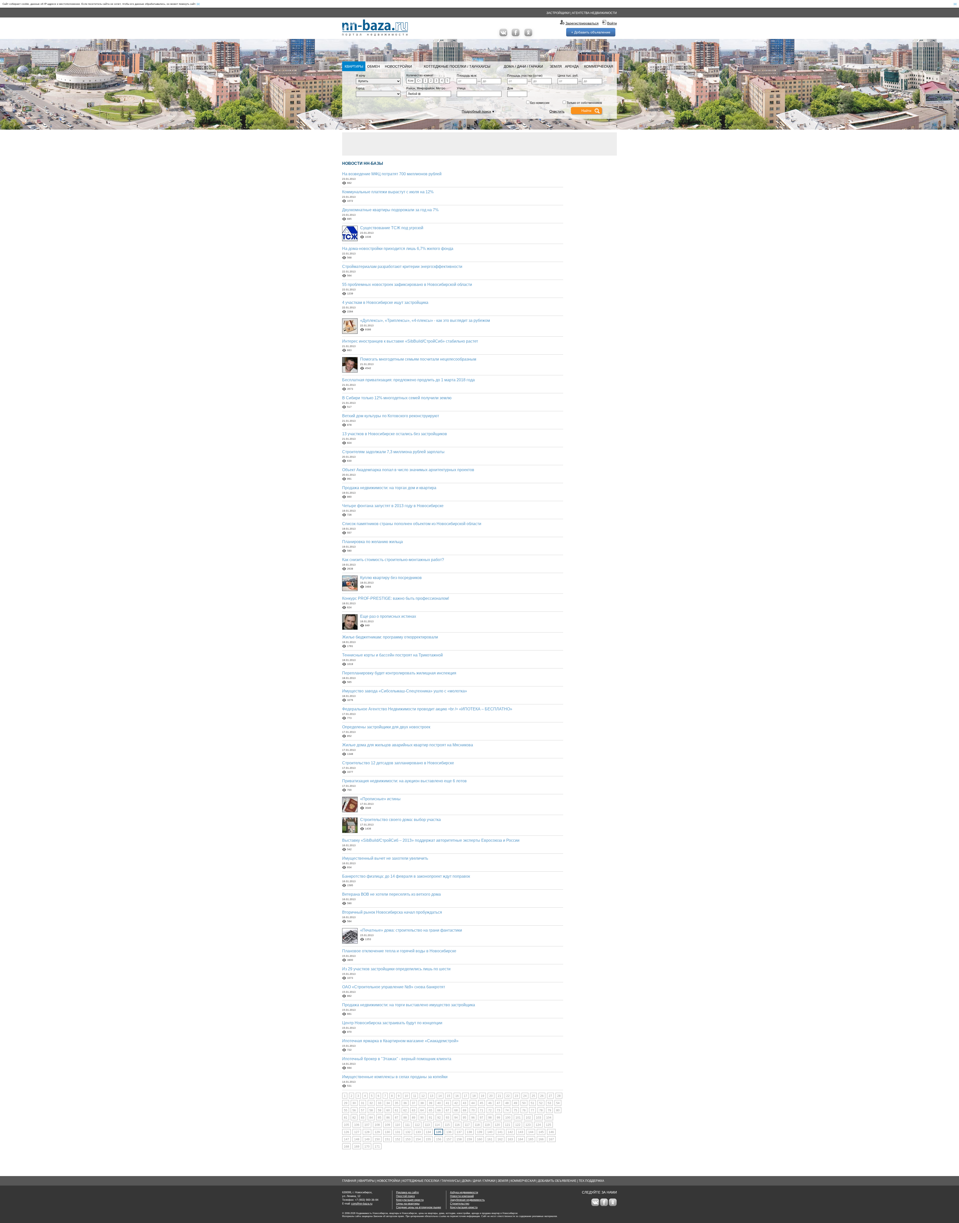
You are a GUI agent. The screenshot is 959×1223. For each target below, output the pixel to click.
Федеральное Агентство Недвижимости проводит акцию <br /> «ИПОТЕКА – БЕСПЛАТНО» (427, 709)
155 (428, 1139)
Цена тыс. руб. (568, 75)
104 (548, 1117)
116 (457, 1125)
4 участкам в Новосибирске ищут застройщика (385, 302)
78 (541, 1110)
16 (457, 1096)
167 (551, 1139)
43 (464, 1103)
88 (405, 1117)
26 (542, 1096)
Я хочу (360, 75)
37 (413, 1103)
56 (354, 1110)
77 (532, 1110)
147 (346, 1139)
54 (558, 1103)
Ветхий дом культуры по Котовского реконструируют (390, 416)
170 (367, 1146)
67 (447, 1110)
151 (387, 1139)
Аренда (572, 66)
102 (528, 1117)
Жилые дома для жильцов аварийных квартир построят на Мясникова (407, 745)
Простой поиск (405, 1196)
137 (459, 1132)
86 (388, 1117)
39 (430, 1103)
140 (489, 1132)
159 (469, 1139)
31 (362, 1103)
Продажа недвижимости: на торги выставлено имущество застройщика (408, 1005)
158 (459, 1139)
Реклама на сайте (407, 1192)
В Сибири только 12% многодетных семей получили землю (397, 398)
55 (345, 1110)
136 (449, 1132)
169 (356, 1146)
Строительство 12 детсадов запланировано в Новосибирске (398, 763)
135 (438, 1132)
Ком (410, 80)
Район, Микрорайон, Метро (425, 88)
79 (549, 1110)
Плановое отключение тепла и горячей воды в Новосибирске (399, 951)
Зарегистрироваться (582, 23)
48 (507, 1103)
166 (541, 1139)
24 (525, 1096)
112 (417, 1125)
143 (520, 1132)
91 (430, 1117)
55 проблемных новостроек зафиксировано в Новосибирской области (407, 284)
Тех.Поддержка (591, 1181)
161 (489, 1139)
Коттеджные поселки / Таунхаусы (457, 66)
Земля (556, 66)
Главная (349, 1181)
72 (490, 1110)
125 (548, 1125)
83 (362, 1117)
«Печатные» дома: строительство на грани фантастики (411, 930)
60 (388, 1110)
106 (356, 1125)
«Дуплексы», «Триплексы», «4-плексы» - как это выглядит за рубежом (425, 320)
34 (388, 1103)
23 (516, 1096)
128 (367, 1132)
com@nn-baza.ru (361, 1203)
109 (387, 1125)
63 (413, 1110)
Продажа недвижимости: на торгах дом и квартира (389, 488)
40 (439, 1103)
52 (541, 1103)
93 (447, 1117)
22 (508, 1096)
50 (524, 1103)
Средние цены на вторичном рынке (418, 1207)
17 (465, 1096)
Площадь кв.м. (467, 75)
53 (549, 1103)
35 (396, 1103)
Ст (419, 80)
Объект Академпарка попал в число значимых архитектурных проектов (408, 470)
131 (397, 1132)
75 (515, 1110)
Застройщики (558, 13)
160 (479, 1139)
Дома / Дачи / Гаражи (523, 66)
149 (367, 1139)
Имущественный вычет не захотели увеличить (385, 858)
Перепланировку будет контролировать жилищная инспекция (399, 673)
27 (550, 1096)
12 (423, 1096)
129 (377, 1132)
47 (498, 1103)
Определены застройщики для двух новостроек (386, 727)
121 (507, 1125)
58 (371, 1110)
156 (438, 1139)
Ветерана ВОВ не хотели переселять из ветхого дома (391, 894)
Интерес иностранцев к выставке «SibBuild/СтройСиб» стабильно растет (410, 341)
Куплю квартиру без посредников (391, 578)
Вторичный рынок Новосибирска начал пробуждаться (392, 912)
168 (346, 1146)
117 (467, 1125)
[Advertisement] (479, 143)
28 (559, 1096)
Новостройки (398, 66)
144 (530, 1132)
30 (354, 1103)
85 (379, 1117)
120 (497, 1125)
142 (510, 1132)
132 (408, 1132)
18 (474, 1096)
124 (538, 1125)
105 (346, 1125)
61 (396, 1110)
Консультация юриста (410, 1199)
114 (437, 1125)
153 (408, 1139)
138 (469, 1132)
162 (500, 1139)
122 (517, 1125)
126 (346, 1132)
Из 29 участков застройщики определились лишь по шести (396, 969)
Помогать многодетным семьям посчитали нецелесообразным (418, 359)
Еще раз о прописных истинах (388, 616)
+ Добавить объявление (590, 32)
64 (422, 1110)
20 (491, 1096)
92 (439, 1117)
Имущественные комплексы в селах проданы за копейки (395, 1077)
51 (532, 1103)
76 (524, 1110)
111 (407, 1125)
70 (473, 1110)
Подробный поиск (476, 111)
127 (356, 1132)
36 (405, 1103)
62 (405, 1110)
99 (498, 1117)
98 (490, 1117)
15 (448, 1096)
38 (422, 1103)
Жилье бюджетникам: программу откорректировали (390, 637)
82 (354, 1117)
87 (396, 1117)
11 (414, 1096)
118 (477, 1125)
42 (456, 1103)
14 (440, 1096)
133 (418, 1132)
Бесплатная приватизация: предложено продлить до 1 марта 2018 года (408, 380)
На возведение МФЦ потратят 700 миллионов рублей (392, 174)
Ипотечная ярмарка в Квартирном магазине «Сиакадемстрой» (400, 1041)
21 (499, 1096)
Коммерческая (598, 66)
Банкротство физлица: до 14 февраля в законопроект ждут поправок (406, 876)
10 (406, 1096)
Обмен (373, 66)
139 (479, 1132)
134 (428, 1132)
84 (371, 1117)
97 (481, 1117)
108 (377, 1125)
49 (515, 1103)
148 (356, 1139)
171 (377, 1146)
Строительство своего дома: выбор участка (400, 819)
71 (481, 1110)
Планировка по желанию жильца (372, 542)
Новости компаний (462, 1196)
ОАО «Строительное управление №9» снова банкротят (393, 987)
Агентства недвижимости (594, 13)
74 (507, 1110)
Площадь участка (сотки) (524, 75)
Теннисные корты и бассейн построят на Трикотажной (392, 655)
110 (397, 1125)
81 (345, 1117)
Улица (461, 88)
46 (490, 1103)
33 (379, 1103)
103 (538, 1117)
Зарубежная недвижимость (467, 1199)
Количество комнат (420, 75)
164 (520, 1139)
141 (500, 1132)
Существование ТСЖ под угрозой (391, 228)
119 (487, 1125)
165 (530, 1139)
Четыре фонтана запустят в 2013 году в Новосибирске (393, 506)
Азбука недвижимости (464, 1192)
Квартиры (354, 66)
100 (507, 1117)
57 (362, 1110)
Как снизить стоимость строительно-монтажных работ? (393, 560)
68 (456, 1110)
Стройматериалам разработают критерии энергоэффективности (402, 266)
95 (464, 1117)
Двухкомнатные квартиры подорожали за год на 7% (390, 210)
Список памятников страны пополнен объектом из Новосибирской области (411, 524)
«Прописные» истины (380, 799)
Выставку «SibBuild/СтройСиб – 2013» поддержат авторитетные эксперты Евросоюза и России (430, 840)
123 (528, 1125)
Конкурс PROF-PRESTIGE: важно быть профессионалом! (395, 598)
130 (387, 1132)
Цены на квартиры (408, 1203)
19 (482, 1096)
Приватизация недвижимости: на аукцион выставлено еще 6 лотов (404, 781)
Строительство (459, 1203)
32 (371, 1103)
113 (427, 1125)
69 (464, 1110)
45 (481, 1103)
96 (473, 1117)
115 (447, 1125)
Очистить (556, 111)
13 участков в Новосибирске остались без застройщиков (394, 434)
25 (533, 1096)
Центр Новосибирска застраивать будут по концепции (392, 1023)
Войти (612, 23)
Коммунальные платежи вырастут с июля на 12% (388, 192)
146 (551, 1132)
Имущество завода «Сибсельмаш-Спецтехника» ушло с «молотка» (404, 691)
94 (456, 1117)
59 (379, 1110)
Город (360, 88)
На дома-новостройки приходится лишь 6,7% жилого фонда (397, 248)
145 (541, 1132)
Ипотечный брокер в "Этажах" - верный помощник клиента (396, 1059)
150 (377, 1139)
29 (345, 1103)
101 (518, 1117)
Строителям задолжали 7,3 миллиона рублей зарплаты (393, 452)
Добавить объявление (557, 1181)
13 (431, 1096)
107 (367, 1125)
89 (413, 1117)
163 (510, 1139)
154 (418, 1139)
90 (422, 1117)
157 (449, 1139)
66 (439, 1110)
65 (430, 1110)
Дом (510, 88)
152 (397, 1139)
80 (558, 1110)
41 (447, 1103)
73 (498, 1110)
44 (473, 1103)
